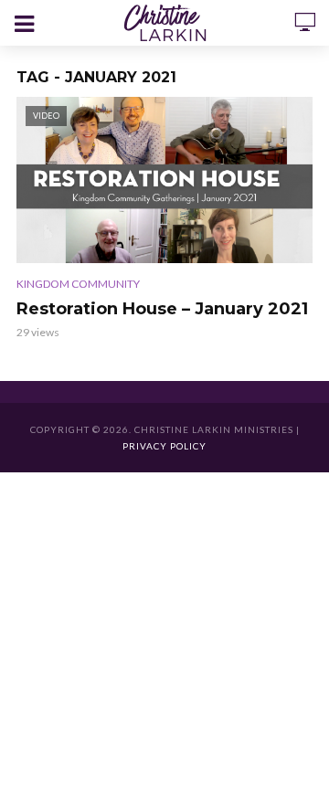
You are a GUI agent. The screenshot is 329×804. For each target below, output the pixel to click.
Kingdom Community (78, 284)
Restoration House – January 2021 (162, 309)
